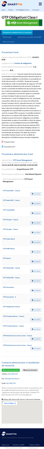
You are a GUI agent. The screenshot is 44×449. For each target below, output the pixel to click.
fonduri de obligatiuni (22, 63)
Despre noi (5, 445)
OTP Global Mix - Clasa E (11, 268)
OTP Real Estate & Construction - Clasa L (17, 345)
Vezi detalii (36, 194)
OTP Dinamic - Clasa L (10, 229)
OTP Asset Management (22, 160)
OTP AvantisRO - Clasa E (11, 191)
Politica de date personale (13, 448)
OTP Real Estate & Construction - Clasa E (17, 336)
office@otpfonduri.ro (12, 379)
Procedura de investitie (11, 370)
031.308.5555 (11, 383)
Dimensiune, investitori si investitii (29, 37)
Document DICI (9, 147)
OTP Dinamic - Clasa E (10, 220)
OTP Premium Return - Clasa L (13, 326)
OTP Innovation (8, 287)
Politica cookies (34, 445)
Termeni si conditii (18, 445)
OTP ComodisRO (9, 210)
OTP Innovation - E (9, 297)
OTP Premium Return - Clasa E (13, 316)
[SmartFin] (12, 6)
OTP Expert (7, 258)
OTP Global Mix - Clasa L (11, 278)
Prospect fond (9, 142)
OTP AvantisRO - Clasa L (11, 200)
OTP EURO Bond (8, 249)
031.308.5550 (13, 374)
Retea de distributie (31, 370)
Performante (7, 37)
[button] (40, 4)
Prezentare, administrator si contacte (17, 32)
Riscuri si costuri (8, 42)
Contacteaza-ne (32, 448)
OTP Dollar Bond (9, 239)
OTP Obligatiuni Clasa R (11, 307)
